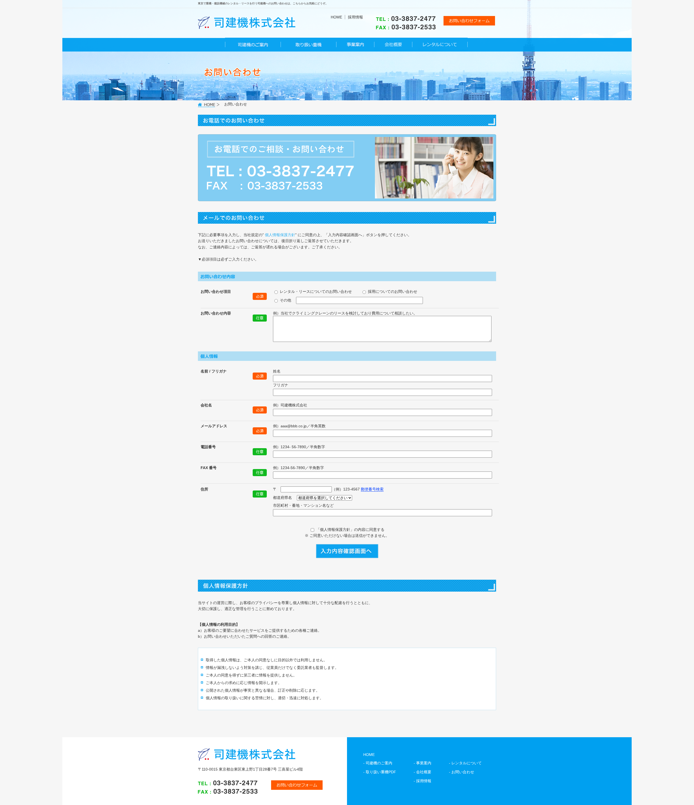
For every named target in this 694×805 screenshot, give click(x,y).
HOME (336, 17)
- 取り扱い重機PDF (379, 772)
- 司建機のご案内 (377, 763)
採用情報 (355, 17)
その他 (285, 300)
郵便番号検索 (372, 489)
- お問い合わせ (461, 772)
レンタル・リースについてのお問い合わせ (315, 291)
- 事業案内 (422, 763)
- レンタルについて (465, 763)
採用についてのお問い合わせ (392, 291)
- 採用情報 (422, 781)
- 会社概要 (422, 772)
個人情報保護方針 (280, 235)
